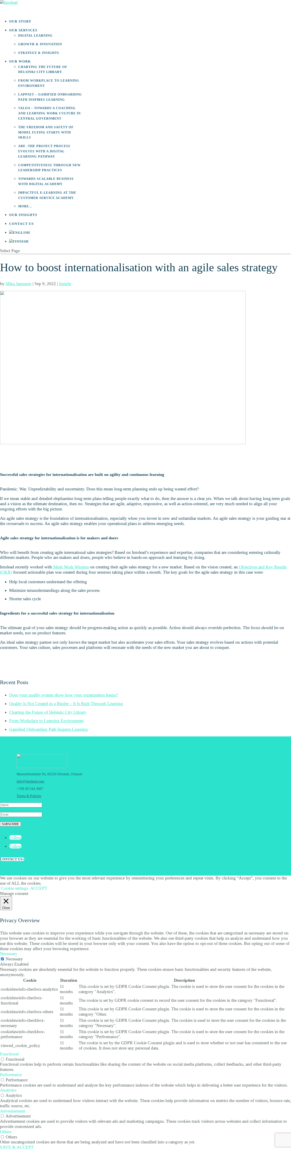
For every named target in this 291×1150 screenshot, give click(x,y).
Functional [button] (9, 1054)
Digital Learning (35, 35)
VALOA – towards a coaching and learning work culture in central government (49, 113)
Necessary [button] (8, 953)
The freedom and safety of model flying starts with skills (45, 132)
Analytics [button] (8, 1090)
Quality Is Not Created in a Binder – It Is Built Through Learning (66, 703)
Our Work (20, 61)
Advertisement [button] (12, 1111)
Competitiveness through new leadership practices (49, 167)
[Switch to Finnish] (19, 243)
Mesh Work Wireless (70, 567)
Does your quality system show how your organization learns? (63, 695)
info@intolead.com (30, 781)
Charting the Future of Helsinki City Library (42, 69)
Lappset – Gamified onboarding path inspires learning (50, 97)
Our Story (20, 21)
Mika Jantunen (18, 283)
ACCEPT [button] (38, 888)
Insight (65, 283)
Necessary (14, 959)
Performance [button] (11, 1074)
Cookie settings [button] (14, 888)
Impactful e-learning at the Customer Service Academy (47, 195)
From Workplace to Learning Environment (48, 83)
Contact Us (21, 224)
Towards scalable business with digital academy (46, 181)
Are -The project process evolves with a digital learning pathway (44, 151)
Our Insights (23, 215)
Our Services (23, 30)
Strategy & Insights (38, 53)
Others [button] (5, 1131)
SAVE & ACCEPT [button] (17, 1147)
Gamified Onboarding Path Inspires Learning (48, 729)
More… (25, 206)
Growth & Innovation (40, 44)
